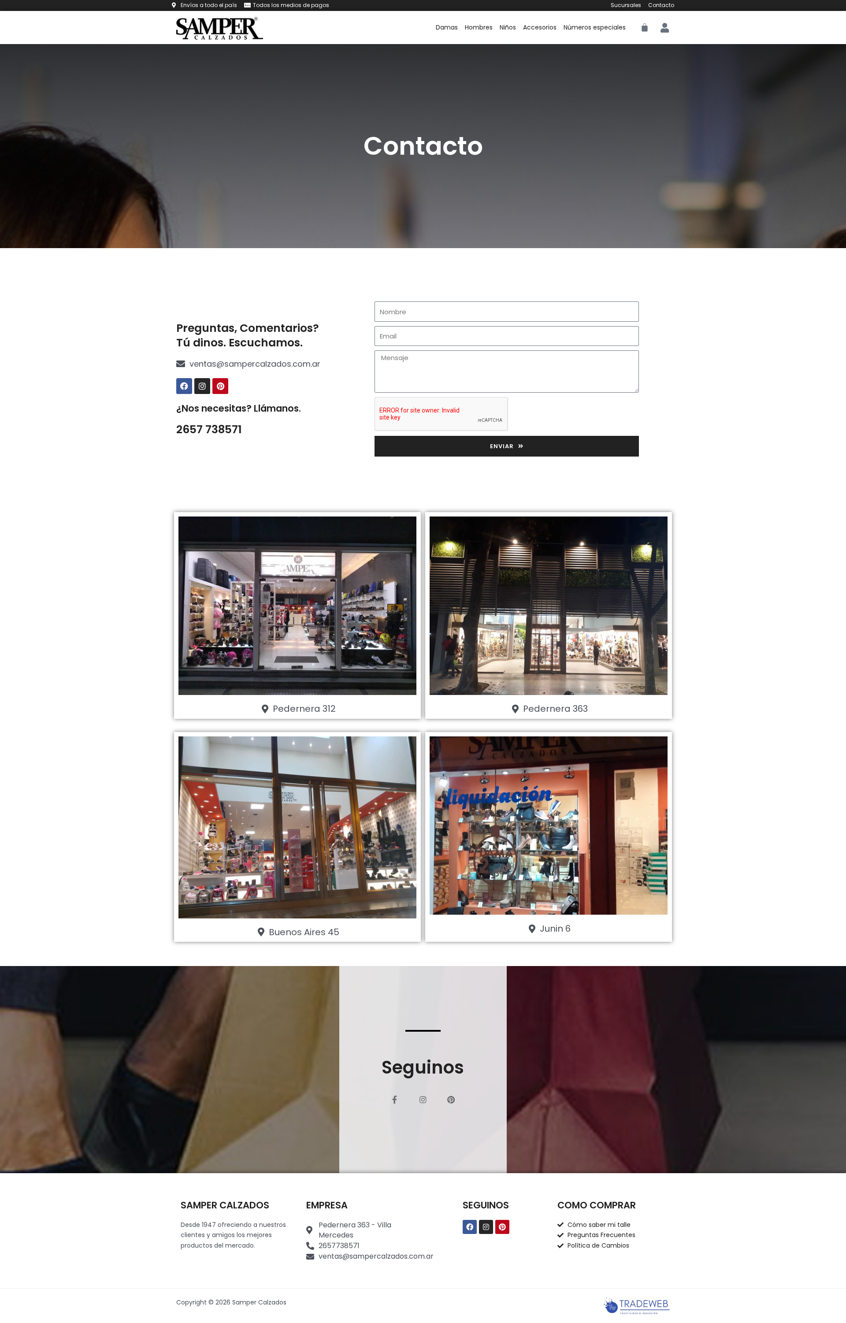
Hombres (479, 27)
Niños (508, 27)
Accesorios (540, 27)
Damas (447, 27)
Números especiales (595, 27)
